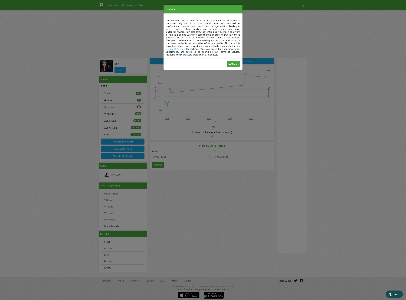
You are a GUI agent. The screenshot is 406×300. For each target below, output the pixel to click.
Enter (235, 64)
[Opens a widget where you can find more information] (394, 294)
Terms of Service (175, 49)
